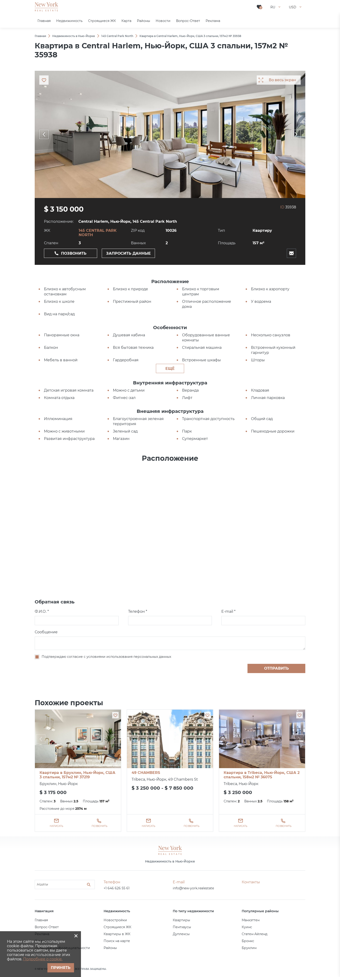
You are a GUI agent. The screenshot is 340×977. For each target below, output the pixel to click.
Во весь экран (282, 80)
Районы (110, 948)
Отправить (276, 668)
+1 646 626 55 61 (117, 888)
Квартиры (181, 920)
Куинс (247, 927)
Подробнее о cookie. (42, 959)
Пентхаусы (182, 927)
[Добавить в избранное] (115, 715)
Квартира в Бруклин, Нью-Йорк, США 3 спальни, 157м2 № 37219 (77, 774)
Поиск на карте (117, 941)
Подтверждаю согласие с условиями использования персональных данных (106, 657)
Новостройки (115, 920)
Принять (61, 967)
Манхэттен (251, 920)
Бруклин (249, 948)
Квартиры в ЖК (117, 934)
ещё (170, 368)
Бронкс (248, 941)
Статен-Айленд (254, 934)
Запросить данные (128, 253)
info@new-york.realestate (193, 888)
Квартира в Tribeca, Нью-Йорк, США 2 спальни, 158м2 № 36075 (262, 774)
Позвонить (74, 253)
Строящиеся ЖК (117, 927)
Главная (41, 920)
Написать (56, 826)
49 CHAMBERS (146, 772)
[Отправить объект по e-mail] (291, 253)
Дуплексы (181, 934)
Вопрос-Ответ (47, 927)
